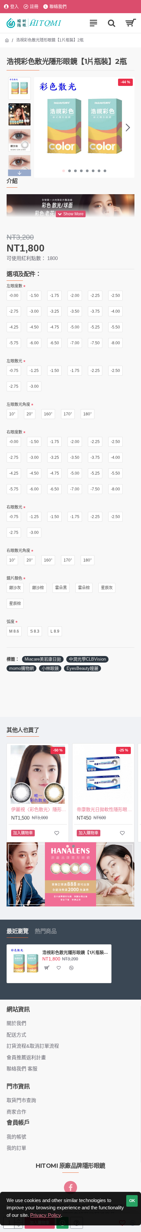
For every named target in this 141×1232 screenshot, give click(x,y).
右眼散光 (14, 507)
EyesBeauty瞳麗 (82, 668)
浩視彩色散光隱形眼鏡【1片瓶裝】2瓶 (75, 952)
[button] (40, 127)
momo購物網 (21, 668)
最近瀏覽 (17, 931)
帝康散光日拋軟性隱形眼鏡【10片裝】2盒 (104, 809)
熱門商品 (45, 931)
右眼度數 (14, 432)
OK (132, 1200)
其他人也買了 (23, 730)
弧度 (10, 621)
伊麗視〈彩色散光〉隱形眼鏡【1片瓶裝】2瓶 (39, 809)
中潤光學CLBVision (87, 659)
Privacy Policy (45, 1215)
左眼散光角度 (18, 404)
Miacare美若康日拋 (43, 659)
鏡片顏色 (14, 578)
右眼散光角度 (18, 550)
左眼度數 (14, 286)
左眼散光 (14, 361)
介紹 (12, 181)
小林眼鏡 (50, 668)
